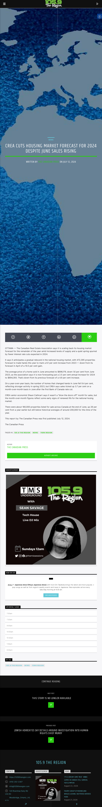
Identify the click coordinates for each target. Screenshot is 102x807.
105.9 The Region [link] (22, 433)
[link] (4, 4)
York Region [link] (46, 433)
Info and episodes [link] (51, 595)
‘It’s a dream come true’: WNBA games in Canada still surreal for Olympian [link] (76, 780)
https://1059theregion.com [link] (20, 777)
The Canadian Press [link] (48, 162)
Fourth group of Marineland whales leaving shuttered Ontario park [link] (77, 794)
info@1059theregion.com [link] (19, 786)
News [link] (51, 140)
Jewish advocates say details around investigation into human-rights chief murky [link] (51, 732)
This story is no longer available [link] (51, 698)
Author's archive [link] (51, 455)
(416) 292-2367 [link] (16, 782)
